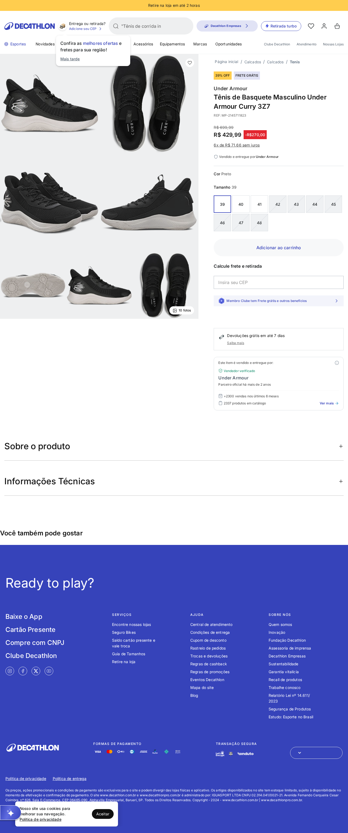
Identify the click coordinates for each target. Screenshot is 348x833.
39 (222, 204)
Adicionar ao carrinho (278, 247)
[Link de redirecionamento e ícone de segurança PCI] (231, 754)
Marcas (200, 44)
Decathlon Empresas (287, 656)
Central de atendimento (211, 624)
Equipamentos (172, 44)
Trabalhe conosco (285, 687)
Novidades (45, 44)
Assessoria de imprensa (290, 648)
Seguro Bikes (124, 632)
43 (296, 204)
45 (333, 204)
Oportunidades (228, 44)
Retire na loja (123, 661)
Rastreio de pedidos (208, 648)
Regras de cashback (208, 664)
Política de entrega (69, 778)
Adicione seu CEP (83, 29)
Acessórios (143, 44)
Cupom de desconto (208, 640)
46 (222, 222)
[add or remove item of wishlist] (189, 62)
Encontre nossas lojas (131, 624)
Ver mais (327, 403)
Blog (194, 695)
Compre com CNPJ (34, 643)
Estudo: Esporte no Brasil (291, 717)
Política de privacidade (25, 778)
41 (259, 204)
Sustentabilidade (284, 664)
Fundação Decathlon (287, 640)
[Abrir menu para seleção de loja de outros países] (316, 753)
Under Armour (230, 88)
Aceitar (102, 814)
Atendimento (306, 44)
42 (277, 204)
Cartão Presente (30, 630)
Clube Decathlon (277, 44)
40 (240, 204)
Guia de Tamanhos (128, 653)
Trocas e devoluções (209, 656)
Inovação (277, 632)
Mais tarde (70, 59)
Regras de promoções (209, 671)
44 (314, 204)
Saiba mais (235, 343)
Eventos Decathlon (207, 679)
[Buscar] (116, 26)
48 (259, 222)
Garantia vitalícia (284, 671)
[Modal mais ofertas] (337, 362)
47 (241, 222)
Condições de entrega (210, 632)
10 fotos (185, 310)
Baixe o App (23, 616)
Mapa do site (202, 687)
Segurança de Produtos (290, 709)
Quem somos (280, 624)
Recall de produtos (285, 679)
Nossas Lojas (333, 44)
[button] (10, 812)
